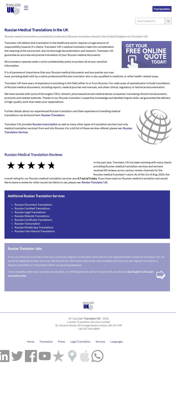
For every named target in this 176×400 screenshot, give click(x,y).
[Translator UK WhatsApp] (97, 355)
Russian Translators (53, 115)
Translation (46, 341)
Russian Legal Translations (30, 212)
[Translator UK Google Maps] (72, 355)
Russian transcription (45, 124)
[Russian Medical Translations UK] (88, 311)
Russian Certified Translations (32, 208)
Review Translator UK (94, 182)
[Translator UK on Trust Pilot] (58, 355)
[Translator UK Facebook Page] (31, 355)
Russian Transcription (27, 223)
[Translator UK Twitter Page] (17, 355)
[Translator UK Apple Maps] (85, 355)
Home (30, 341)
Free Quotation (162, 8)
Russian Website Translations (32, 216)
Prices (61, 341)
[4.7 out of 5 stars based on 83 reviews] (46, 165)
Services (100, 341)
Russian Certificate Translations (33, 219)
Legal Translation (80, 341)
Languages (116, 341)
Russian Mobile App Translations (34, 227)
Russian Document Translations (33, 204)
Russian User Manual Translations (35, 231)
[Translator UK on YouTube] (45, 355)
